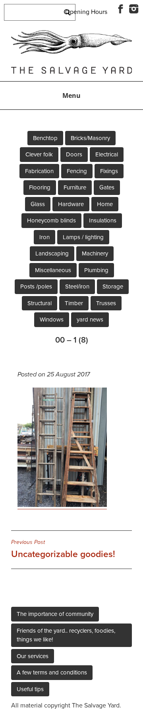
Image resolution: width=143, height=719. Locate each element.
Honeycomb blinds (51, 220)
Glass (38, 204)
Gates (106, 187)
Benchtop (45, 138)
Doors (74, 154)
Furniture (75, 187)
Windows (52, 319)
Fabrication (39, 171)
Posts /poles (36, 286)
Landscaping (52, 253)
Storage (112, 286)
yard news (90, 319)
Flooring (39, 187)
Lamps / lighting (83, 237)
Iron (44, 237)
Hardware (71, 204)
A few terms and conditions (52, 672)
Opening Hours (86, 12)
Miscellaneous (53, 270)
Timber (74, 303)
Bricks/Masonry (90, 138)
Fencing (77, 171)
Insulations (102, 220)
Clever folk (39, 154)
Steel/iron (77, 286)
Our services (32, 656)
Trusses (106, 303)
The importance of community (55, 614)
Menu (71, 95)
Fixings (109, 171)
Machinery (95, 253)
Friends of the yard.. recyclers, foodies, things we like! (66, 635)
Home (105, 204)
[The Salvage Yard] (71, 52)
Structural (39, 303)
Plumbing (96, 270)
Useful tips (30, 689)
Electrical (106, 154)
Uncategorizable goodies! (63, 549)
